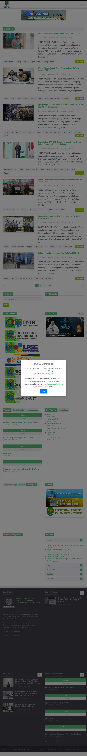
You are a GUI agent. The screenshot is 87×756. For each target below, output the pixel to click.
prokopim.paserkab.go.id (43, 373)
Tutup (43, 391)
